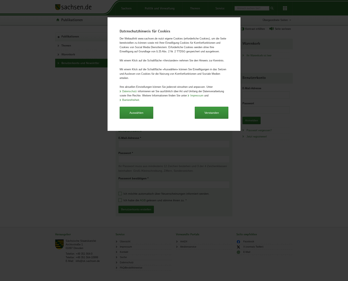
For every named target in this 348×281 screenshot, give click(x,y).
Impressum (196, 95)
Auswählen (136, 112)
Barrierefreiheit (130, 99)
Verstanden (211, 112)
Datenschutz (129, 91)
